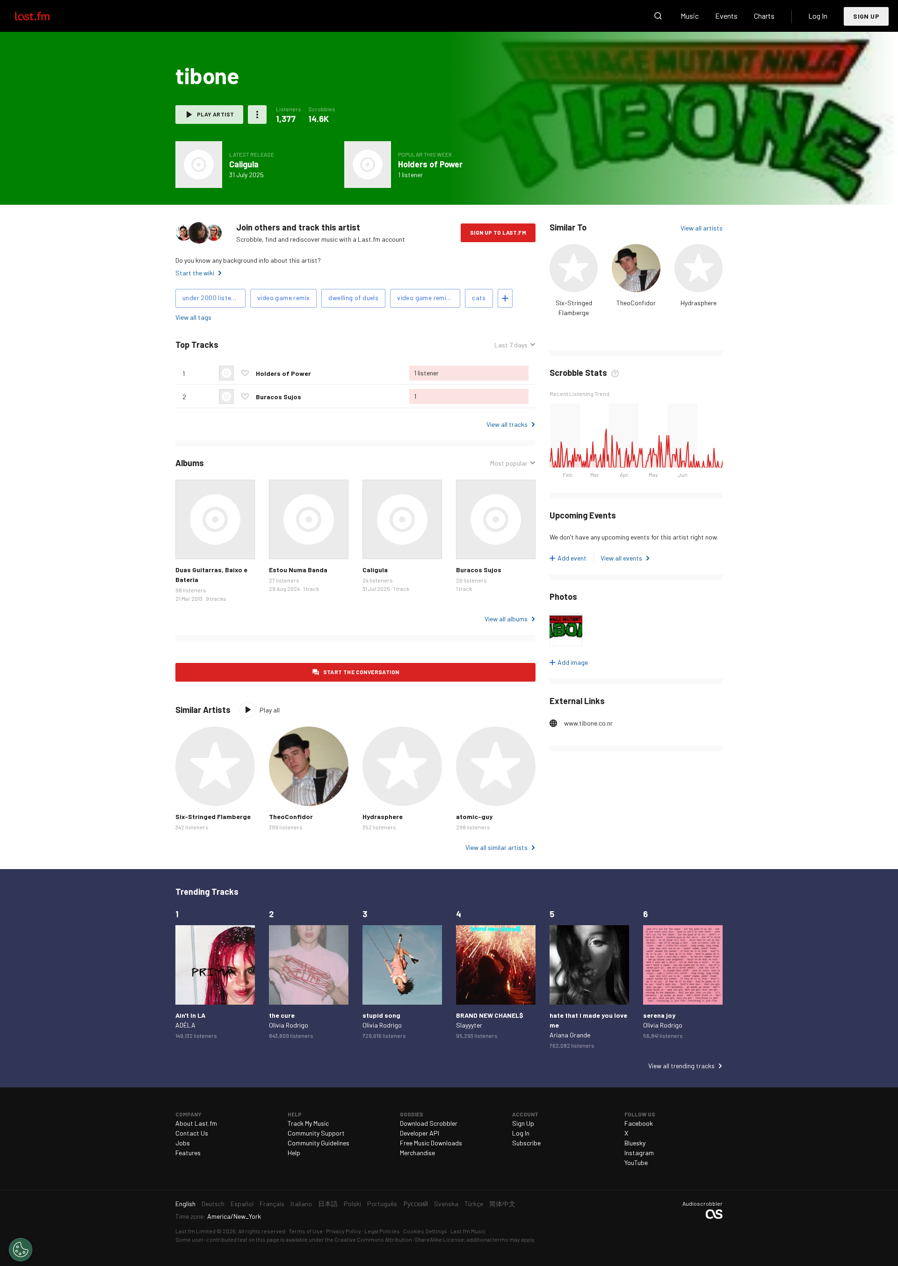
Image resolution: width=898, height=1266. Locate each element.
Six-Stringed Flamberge (213, 816)
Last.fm (43, 15)
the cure (282, 1015)
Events (726, 15)
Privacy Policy (343, 1231)
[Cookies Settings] (20, 1249)
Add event (572, 558)
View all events (621, 558)
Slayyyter (469, 1025)
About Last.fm (196, 1123)
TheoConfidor (636, 303)
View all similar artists (496, 847)
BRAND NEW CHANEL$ (489, 1015)
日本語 (328, 1204)
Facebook (638, 1123)
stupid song (381, 1015)
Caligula (244, 164)
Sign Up (866, 16)
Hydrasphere (699, 303)
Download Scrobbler (428, 1123)
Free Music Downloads (431, 1143)
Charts (764, 15)
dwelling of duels (353, 298)
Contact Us (191, 1133)
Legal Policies (382, 1231)
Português (382, 1204)
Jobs (182, 1143)
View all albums (506, 619)
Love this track (245, 373)
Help (294, 1153)
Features (188, 1153)
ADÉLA (185, 1025)
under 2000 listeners (213, 298)
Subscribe (526, 1143)
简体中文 (502, 1204)
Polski (352, 1204)
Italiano (301, 1204)
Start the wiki (194, 273)
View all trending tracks (681, 1066)
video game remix (283, 298)
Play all (270, 710)
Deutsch (213, 1204)
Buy (189, 544)
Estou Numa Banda (298, 570)
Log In (817, 15)
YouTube (636, 1162)
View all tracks (507, 424)
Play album (199, 164)
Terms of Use (306, 1231)
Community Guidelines (318, 1143)
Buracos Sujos (278, 397)
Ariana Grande (570, 1035)
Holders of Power (430, 164)
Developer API (419, 1133)
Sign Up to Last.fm (498, 232)
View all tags (193, 317)
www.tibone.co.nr (588, 723)
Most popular (509, 463)
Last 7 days (511, 345)
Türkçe (473, 1204)
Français (272, 1204)
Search (658, 16)
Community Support (316, 1133)
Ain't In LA (190, 1015)
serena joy (659, 1015)
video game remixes (426, 298)
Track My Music (308, 1123)
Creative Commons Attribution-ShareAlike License (399, 1239)
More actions (257, 114)
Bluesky (634, 1143)
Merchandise (417, 1153)
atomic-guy (474, 816)
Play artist (215, 114)
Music (690, 15)
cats (479, 298)
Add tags (505, 298)
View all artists (702, 228)
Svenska (446, 1204)
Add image (573, 662)
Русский (415, 1204)
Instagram (639, 1153)
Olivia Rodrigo (288, 1025)
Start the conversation (361, 672)
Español (242, 1204)
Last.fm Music (468, 1231)
